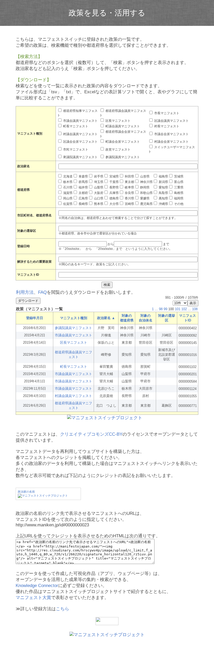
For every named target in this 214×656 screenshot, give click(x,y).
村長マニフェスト (166, 126)
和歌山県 (146, 193)
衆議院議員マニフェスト (80, 157)
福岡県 (178, 198)
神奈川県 (146, 182)
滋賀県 (67, 193)
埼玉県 (98, 182)
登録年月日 (34, 318)
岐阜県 (129, 187)
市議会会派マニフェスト (171, 134)
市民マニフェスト (75, 149)
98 (161, 309)
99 (165, 309)
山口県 (98, 198)
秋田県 (129, 176)
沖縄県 (163, 204)
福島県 (163, 176)
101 (177, 309)
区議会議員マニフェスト (171, 121)
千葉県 (114, 182)
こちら (62, 608)
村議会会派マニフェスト (171, 141)
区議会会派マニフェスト (80, 141)
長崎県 (83, 204)
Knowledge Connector (37, 585)
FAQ (42, 292)
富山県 (178, 182)
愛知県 (163, 187)
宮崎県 (129, 204)
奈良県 (129, 193)
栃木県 (67, 182)
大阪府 (98, 193)
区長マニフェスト (117, 121)
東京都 (129, 182)
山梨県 (98, 187)
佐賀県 (67, 204)
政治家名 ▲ (106, 318)
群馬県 (83, 182)
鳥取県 (163, 193)
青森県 (83, 176)
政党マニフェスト (117, 149)
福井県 (83, 187)
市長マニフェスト (166, 113)
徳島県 (114, 198)
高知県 (163, 198)
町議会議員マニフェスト (122, 126)
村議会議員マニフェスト (80, 134)
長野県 (114, 187)
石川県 (67, 187)
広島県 (83, 198)
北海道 (67, 176)
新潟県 (163, 182)
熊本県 (98, 204)
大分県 (114, 204)
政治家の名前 (26, 491)
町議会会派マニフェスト (122, 141)
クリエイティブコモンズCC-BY (91, 434)
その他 (178, 204)
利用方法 (25, 292)
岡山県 (67, 198)
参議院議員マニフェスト (122, 157)
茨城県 (178, 176)
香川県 (129, 198)
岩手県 (98, 176)
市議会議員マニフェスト (80, 121)
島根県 (178, 193)
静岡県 (144, 187)
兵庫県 (114, 193)
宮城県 (114, 176)
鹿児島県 (146, 204)
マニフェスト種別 (73, 318)
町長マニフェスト (75, 126)
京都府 (83, 193)
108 (195, 309)
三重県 (178, 187)
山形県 (144, 176)
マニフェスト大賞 (33, 597)
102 (184, 309)
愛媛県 (144, 198)
